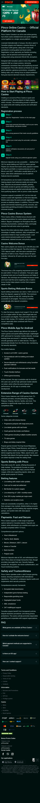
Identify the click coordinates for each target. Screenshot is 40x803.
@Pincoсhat (4, 743)
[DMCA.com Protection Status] (7, 733)
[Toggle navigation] (2, 2)
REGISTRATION (32, 2)
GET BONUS (8, 21)
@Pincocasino (5, 748)
